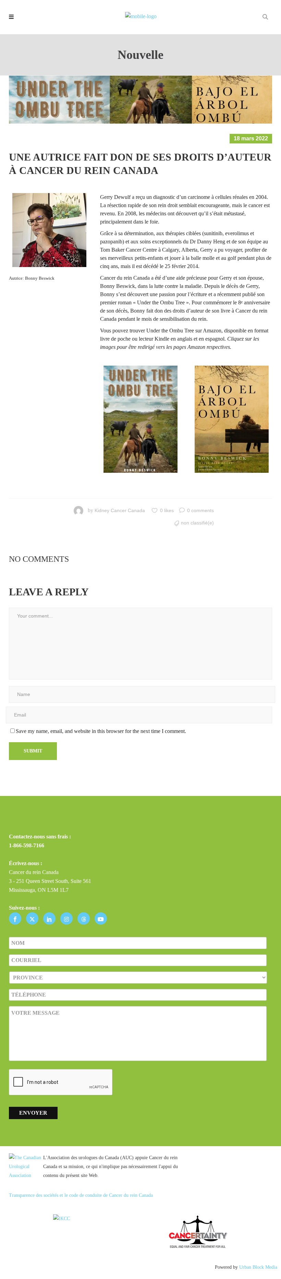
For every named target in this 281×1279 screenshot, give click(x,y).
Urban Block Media (258, 1267)
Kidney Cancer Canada (120, 510)
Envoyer (33, 1113)
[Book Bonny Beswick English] (140, 419)
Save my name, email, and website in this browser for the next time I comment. (101, 731)
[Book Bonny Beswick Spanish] (231, 419)
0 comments (200, 510)
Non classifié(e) (197, 522)
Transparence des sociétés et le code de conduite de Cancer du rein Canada (81, 1195)
